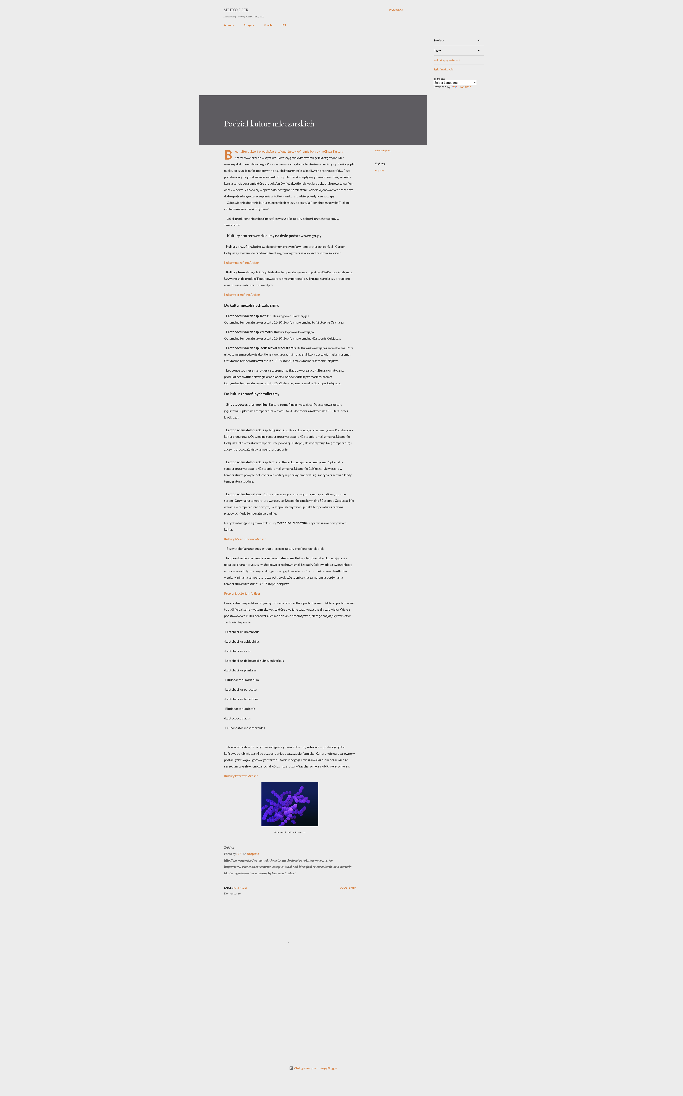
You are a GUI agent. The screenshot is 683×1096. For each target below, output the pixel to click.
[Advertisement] (313, 62)
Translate (464, 87)
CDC (239, 854)
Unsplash (253, 854)
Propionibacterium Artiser (242, 593)
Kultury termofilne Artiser (242, 294)
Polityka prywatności (447, 60)
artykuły (379, 170)
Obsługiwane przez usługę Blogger (315, 1068)
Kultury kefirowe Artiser (241, 776)
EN (284, 25)
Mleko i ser (236, 10)
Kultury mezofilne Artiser (241, 262)
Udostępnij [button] (383, 150)
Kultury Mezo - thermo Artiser (245, 539)
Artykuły (228, 25)
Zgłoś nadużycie (443, 69)
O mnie (268, 25)
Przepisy (249, 25)
